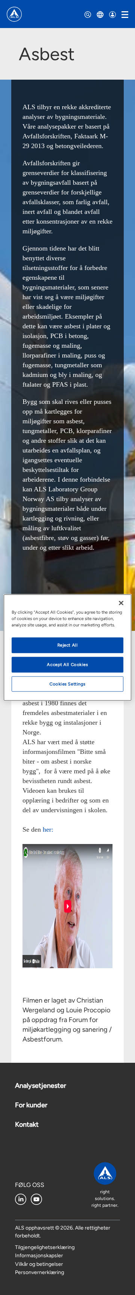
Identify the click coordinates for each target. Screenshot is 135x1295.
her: (49, 829)
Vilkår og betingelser (39, 1264)
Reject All (67, 644)
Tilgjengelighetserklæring (45, 1247)
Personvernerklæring (39, 1272)
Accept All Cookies (67, 664)
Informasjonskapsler (39, 1255)
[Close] (121, 603)
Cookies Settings (68, 683)
